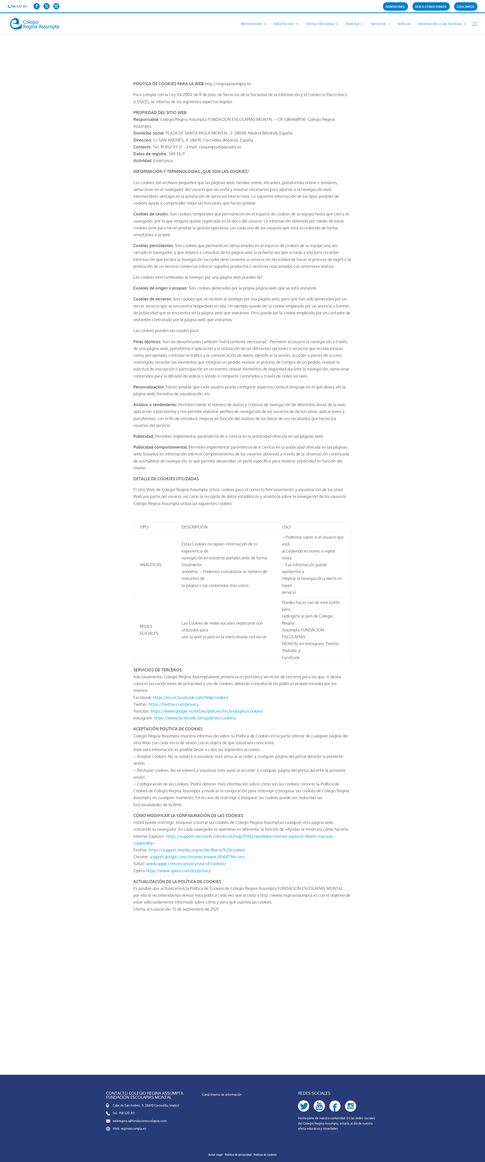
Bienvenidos (251, 24)
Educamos (465, 7)
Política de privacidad (238, 1154)
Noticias (404, 24)
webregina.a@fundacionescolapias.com (139, 1121)
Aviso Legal (215, 1154)
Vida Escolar (284, 24)
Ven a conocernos (430, 7)
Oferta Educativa (320, 24)
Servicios (378, 24)
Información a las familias (440, 24)
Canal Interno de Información (221, 1095)
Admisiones (395, 7)
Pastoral (352, 24)
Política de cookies (265, 1154)
